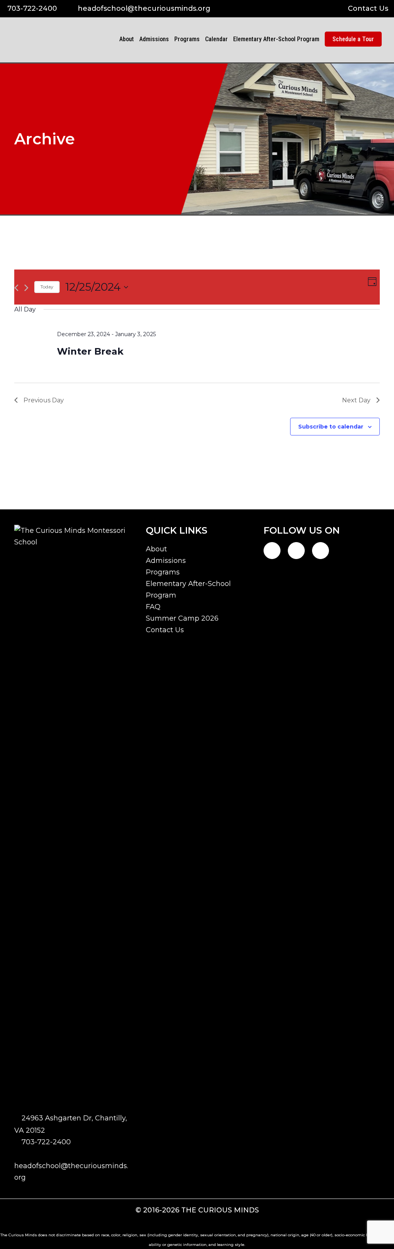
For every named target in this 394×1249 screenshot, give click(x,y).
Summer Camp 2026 (182, 618)
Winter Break (90, 351)
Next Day (356, 400)
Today (46, 287)
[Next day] (26, 287)
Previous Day (43, 400)
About (156, 549)
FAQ (153, 607)
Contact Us (368, 8)
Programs (163, 572)
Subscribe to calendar (330, 426)
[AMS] (95, 60)
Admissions (166, 560)
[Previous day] (16, 287)
